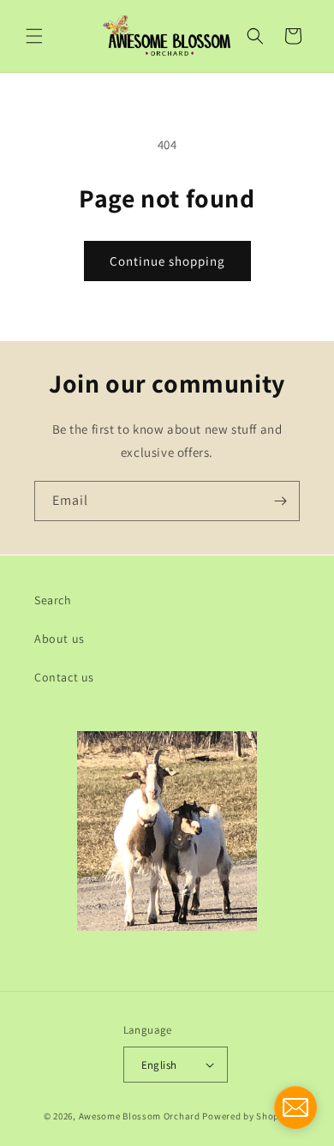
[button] (34, 36)
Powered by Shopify (246, 1116)
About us (59, 638)
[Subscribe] (280, 501)
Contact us (64, 677)
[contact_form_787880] (295, 1107)
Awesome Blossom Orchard (139, 1116)
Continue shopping (167, 261)
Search (53, 600)
